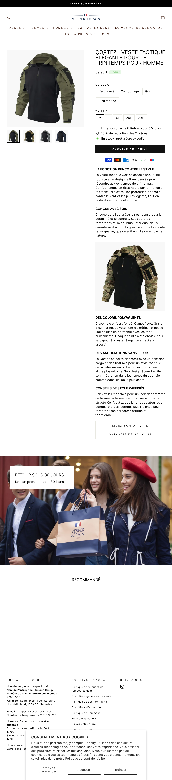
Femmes (38, 27)
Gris (148, 91)
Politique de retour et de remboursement (87, 688)
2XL (129, 118)
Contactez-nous (93, 27)
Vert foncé (107, 91)
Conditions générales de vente (91, 696)
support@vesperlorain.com (34, 711)
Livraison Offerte (130, 425)
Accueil (17, 27)
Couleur (103, 84)
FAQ (66, 34)
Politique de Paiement (86, 713)
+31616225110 (47, 715)
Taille (101, 111)
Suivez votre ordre (84, 724)
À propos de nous (91, 34)
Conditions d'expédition (87, 707)
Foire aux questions (84, 718)
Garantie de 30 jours (130, 434)
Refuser (120, 769)
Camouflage (130, 91)
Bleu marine (107, 101)
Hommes (61, 27)
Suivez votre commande (139, 27)
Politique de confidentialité (85, 758)
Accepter (84, 769)
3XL (141, 118)
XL (118, 118)
